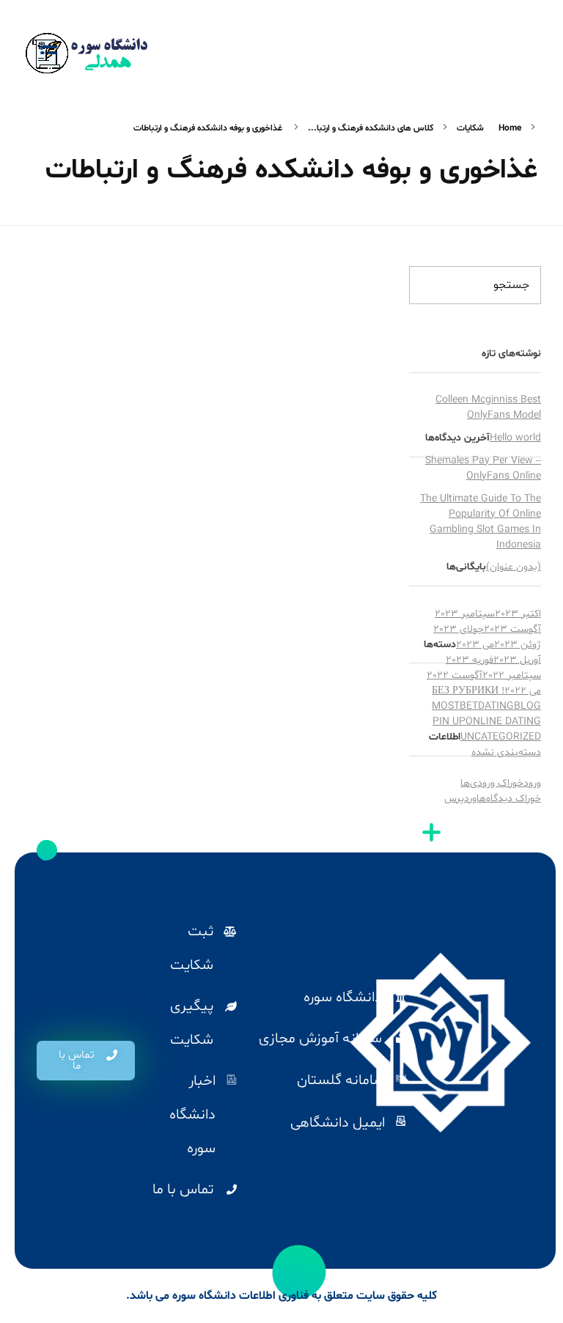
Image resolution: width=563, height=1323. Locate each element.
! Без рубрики (468, 691)
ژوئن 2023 (517, 645)
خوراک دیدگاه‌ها (508, 799)
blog (527, 706)
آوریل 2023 (517, 660)
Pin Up (449, 722)
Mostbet (455, 706)
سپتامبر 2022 (511, 675)
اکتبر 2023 (518, 614)
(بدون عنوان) (513, 567)
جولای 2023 (458, 629)
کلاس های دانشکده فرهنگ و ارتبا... (370, 128)
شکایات (470, 128)
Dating (496, 706)
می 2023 (475, 645)
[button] (86, 1060)
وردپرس (460, 799)
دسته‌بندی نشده (506, 752)
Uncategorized (500, 737)
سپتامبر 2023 (465, 614)
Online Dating (503, 722)
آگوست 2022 (454, 675)
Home (509, 128)
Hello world (515, 438)
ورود (532, 783)
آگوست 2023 (512, 629)
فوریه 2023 (469, 660)
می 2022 (522, 691)
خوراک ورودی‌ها (491, 783)
